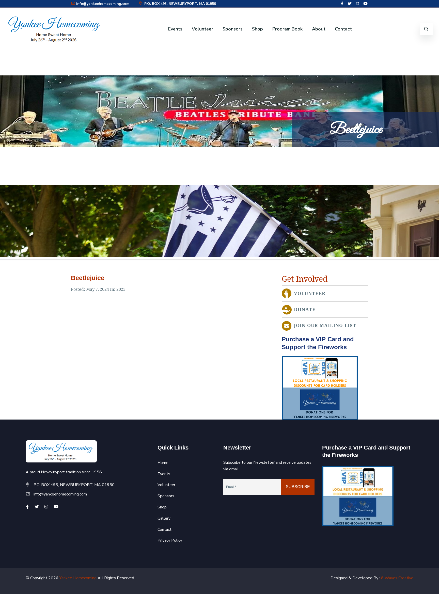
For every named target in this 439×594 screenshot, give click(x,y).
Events (175, 29)
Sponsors (233, 29)
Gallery (164, 518)
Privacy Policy (170, 540)
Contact (343, 29)
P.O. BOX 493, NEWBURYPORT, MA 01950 (179, 3)
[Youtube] (365, 3)
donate (305, 309)
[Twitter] (349, 3)
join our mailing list (325, 325)
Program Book (287, 29)
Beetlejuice (87, 277)
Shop (257, 29)
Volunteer (202, 29)
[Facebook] (342, 3)
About (318, 29)
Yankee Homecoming (78, 578)
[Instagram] (357, 3)
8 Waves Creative (397, 578)
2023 (121, 289)
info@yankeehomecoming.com (102, 3)
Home (163, 462)
